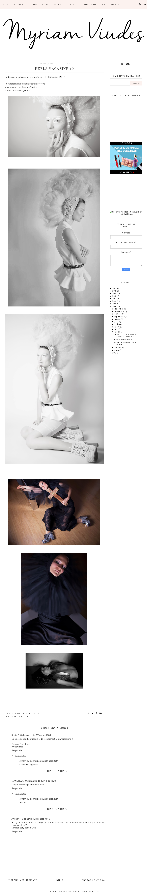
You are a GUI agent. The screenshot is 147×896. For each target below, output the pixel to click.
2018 (114, 296)
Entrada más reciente (22, 880)
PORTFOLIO (24, 716)
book (18, 713)
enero (117, 350)
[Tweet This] (93, 713)
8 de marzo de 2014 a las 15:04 (35, 735)
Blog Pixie (71, 891)
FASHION (26, 713)
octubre (118, 314)
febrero (118, 348)
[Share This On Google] (100, 713)
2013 (114, 353)
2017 (114, 298)
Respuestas (20, 756)
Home (6, 4)
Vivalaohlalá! (17, 746)
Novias (19, 4)
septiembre (120, 316)
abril (117, 329)
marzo (118, 332)
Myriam (22, 761)
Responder (17, 750)
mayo (117, 327)
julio (117, 322)
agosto (118, 319)
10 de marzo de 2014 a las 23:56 (42, 799)
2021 (114, 291)
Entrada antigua (93, 880)
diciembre (119, 309)
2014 (114, 306)
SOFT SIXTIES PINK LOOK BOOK (125, 344)
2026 (114, 288)
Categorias (109, 4)
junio (117, 324)
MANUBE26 (17, 781)
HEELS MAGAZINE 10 (123, 340)
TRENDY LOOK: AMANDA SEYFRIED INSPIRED (125, 335)
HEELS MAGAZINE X (54, 77)
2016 (114, 301)
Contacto (73, 4)
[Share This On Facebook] (89, 713)
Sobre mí (90, 4)
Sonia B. (15, 735)
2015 (114, 304)
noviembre (120, 311)
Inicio (59, 880)
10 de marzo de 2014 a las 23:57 (43, 761)
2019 (114, 293)
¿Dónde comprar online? (45, 4)
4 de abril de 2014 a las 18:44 (36, 819)
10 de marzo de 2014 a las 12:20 (40, 781)
